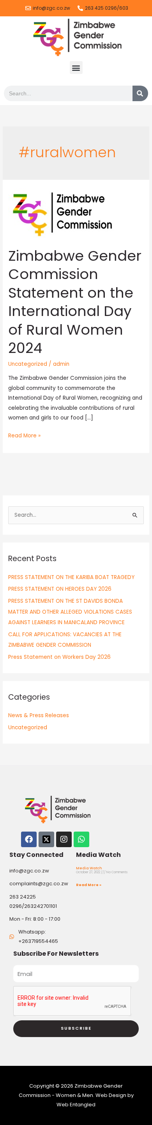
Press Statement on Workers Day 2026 (59, 657)
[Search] (140, 93)
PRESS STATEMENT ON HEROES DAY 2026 (59, 589)
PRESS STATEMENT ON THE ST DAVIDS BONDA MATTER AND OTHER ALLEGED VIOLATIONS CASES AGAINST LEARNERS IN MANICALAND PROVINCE (70, 611)
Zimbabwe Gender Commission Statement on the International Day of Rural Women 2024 (74, 302)
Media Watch (89, 868)
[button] (76, 67)
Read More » (24, 435)
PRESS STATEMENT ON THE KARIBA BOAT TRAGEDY (71, 577)
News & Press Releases (38, 715)
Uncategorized (27, 364)
